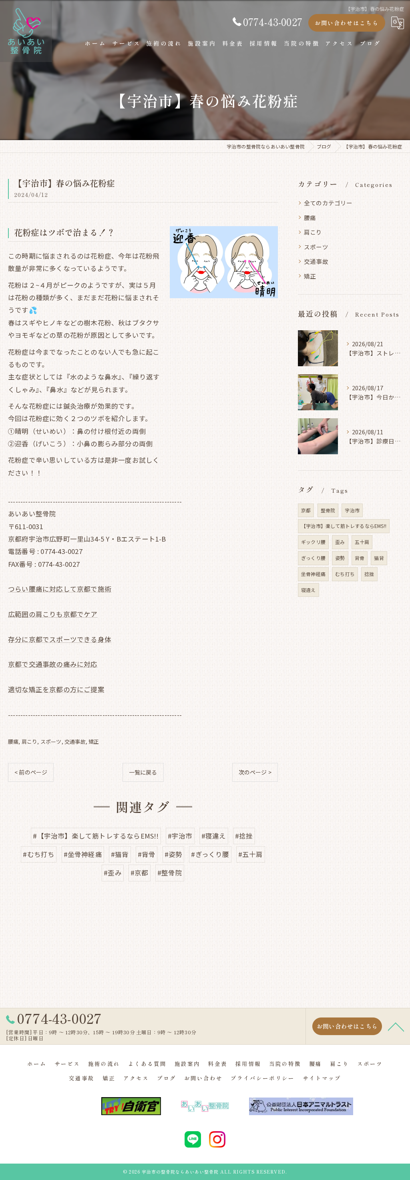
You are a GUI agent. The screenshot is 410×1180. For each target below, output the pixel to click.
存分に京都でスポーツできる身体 (59, 639)
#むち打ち (38, 854)
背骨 (359, 557)
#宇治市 (180, 836)
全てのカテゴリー (328, 203)
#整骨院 (169, 872)
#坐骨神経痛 (83, 854)
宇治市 (352, 510)
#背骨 (147, 854)
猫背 (379, 557)
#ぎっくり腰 (210, 854)
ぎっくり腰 (313, 557)
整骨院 (328, 510)
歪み (340, 541)
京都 (306, 510)
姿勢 (340, 557)
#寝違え (213, 836)
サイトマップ (322, 1078)
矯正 (93, 741)
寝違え (308, 589)
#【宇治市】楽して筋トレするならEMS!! (96, 836)
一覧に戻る (143, 772)
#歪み (113, 872)
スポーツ (51, 741)
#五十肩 (250, 854)
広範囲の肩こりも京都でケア (53, 614)
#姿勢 (174, 854)
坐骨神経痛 (313, 573)
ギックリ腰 (313, 541)
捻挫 (369, 573)
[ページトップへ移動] (396, 1026)
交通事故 (75, 741)
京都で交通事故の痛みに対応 (53, 664)
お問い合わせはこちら (347, 23)
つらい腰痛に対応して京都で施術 (59, 589)
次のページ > (255, 772)
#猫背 (120, 854)
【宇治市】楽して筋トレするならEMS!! (343, 525)
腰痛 (13, 741)
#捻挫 (244, 836)
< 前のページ (30, 772)
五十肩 (362, 541)
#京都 (140, 872)
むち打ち (345, 573)
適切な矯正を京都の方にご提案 (56, 689)
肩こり (30, 741)
